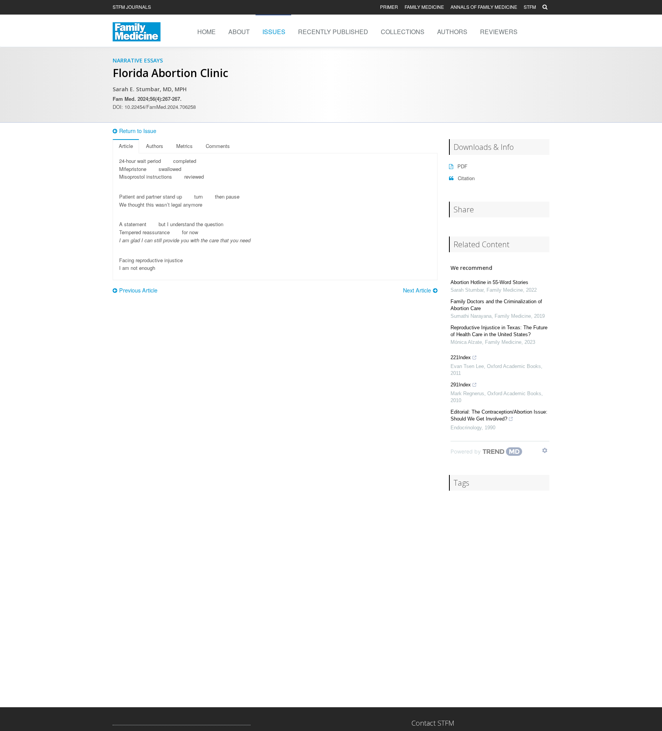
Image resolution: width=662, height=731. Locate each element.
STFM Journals (132, 6)
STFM (530, 6)
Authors (452, 31)
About (239, 31)
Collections (402, 31)
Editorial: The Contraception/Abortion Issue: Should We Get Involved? (499, 415)
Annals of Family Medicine (484, 6)
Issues (273, 31)
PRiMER (389, 6)
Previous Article (138, 290)
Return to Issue (137, 131)
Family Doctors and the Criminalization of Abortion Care (496, 305)
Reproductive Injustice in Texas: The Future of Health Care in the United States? (499, 331)
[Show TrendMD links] (545, 450)
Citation (465, 178)
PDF (461, 166)
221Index (461, 357)
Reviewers (499, 31)
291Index (461, 385)
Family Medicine (424, 6)
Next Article (417, 290)
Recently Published (333, 31)
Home (206, 31)
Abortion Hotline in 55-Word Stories (489, 282)
